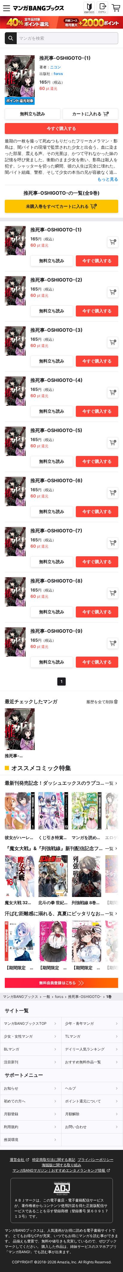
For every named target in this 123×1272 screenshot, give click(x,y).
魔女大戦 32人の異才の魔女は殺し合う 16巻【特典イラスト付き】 (19, 903)
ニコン (55, 67)
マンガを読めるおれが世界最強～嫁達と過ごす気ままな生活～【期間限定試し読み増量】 (86, 838)
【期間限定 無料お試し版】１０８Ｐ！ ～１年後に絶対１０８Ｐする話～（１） (86, 968)
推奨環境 (11, 1139)
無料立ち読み (32, 113)
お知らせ (11, 1088)
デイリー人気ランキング (84, 1049)
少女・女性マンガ (18, 1036)
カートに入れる (87, 113)
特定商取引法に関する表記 (53, 1159)
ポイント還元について (83, 1101)
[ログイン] (102, 7)
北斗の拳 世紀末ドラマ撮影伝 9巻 (52, 903)
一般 (46, 996)
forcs (58, 73)
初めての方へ (14, 1101)
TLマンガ (72, 1036)
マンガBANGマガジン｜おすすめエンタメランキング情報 (59, 1170)
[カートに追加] (112, 242)
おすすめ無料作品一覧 (83, 1062)
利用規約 (11, 1126)
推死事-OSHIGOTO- (17, 756)
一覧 (109, 783)
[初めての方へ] (89, 8)
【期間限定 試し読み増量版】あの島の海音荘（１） (19, 968)
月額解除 (72, 1114)
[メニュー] (6, 8)
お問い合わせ (76, 1126)
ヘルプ (70, 1088)
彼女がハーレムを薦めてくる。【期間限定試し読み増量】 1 (19, 838)
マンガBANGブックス (20, 996)
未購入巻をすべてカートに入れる (57, 206)
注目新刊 (11, 1062)
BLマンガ (11, 1049)
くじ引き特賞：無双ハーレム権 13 (52, 838)
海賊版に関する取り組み (61, 1165)
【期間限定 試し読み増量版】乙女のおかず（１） (52, 968)
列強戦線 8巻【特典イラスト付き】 (86, 903)
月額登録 (11, 1114)
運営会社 (17, 1159)
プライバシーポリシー (95, 1159)
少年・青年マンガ (79, 1023)
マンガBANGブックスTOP (25, 1023)
